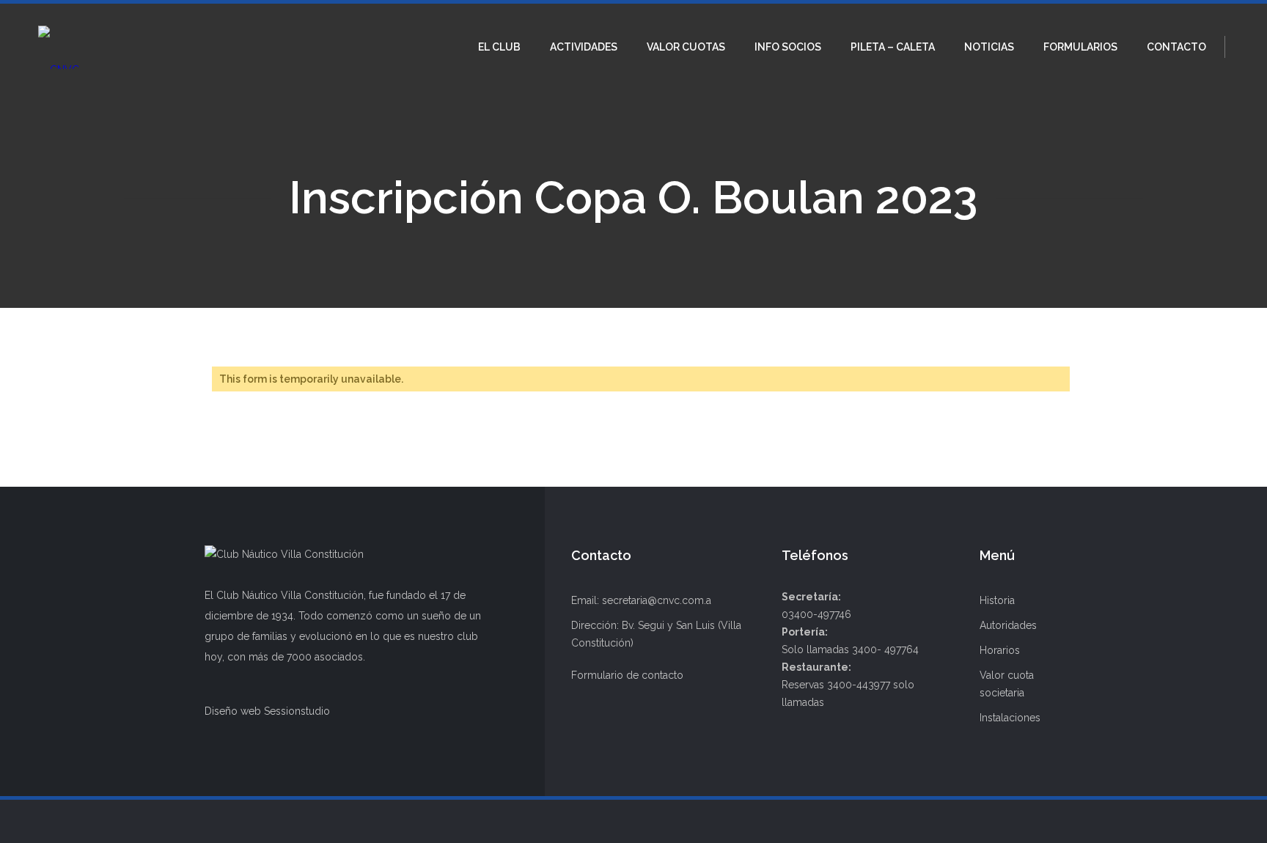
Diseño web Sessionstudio (267, 711)
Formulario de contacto (627, 675)
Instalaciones (1010, 718)
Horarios (1000, 650)
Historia (997, 600)
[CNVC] (58, 47)
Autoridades (1008, 625)
